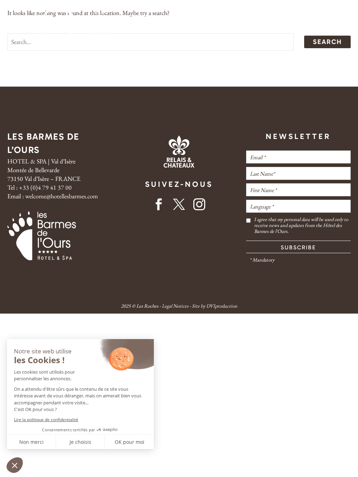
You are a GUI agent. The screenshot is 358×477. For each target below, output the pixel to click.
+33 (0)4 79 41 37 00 (45, 187)
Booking (316, 23)
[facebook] (159, 206)
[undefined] (248, 225)
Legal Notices (175, 305)
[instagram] (199, 206)
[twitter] (179, 206)
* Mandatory (262, 259)
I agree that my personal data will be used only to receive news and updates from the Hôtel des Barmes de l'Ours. (301, 225)
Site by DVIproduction (214, 305)
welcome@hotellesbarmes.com (61, 196)
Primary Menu (13, 24)
